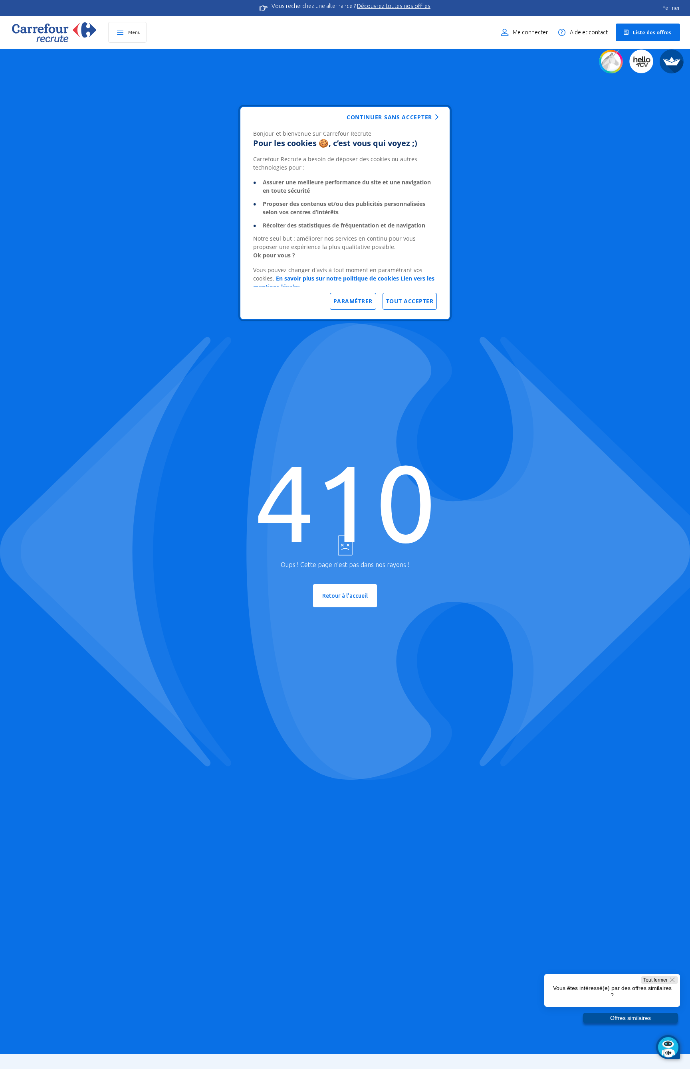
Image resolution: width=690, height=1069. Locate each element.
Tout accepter (410, 301)
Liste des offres (652, 32)
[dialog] (345, 213)
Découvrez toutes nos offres (393, 6)
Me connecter (530, 32)
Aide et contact (589, 32)
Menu (134, 32)
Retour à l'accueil (345, 596)
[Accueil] (54, 32)
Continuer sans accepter (389, 117)
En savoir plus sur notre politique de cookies (337, 278)
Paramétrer (353, 301)
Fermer (671, 8)
